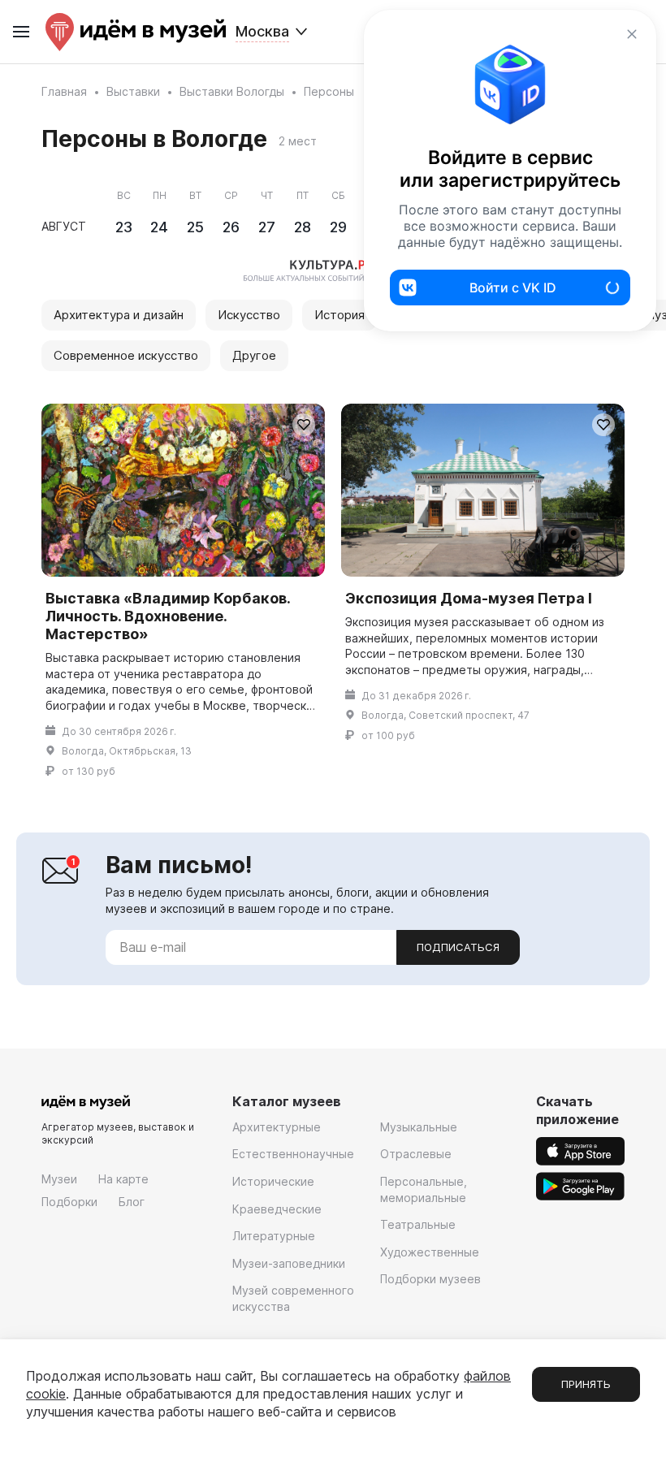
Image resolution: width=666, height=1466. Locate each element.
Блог (132, 1202)
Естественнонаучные (293, 1154)
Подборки (69, 1202)
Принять (586, 1383)
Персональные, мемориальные (423, 1189)
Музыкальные (418, 1127)
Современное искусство (126, 355)
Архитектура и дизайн (119, 314)
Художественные (429, 1252)
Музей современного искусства (293, 1298)
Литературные (273, 1236)
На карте (123, 1179)
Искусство (249, 314)
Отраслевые (416, 1154)
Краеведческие (277, 1209)
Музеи (59, 1179)
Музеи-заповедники (288, 1263)
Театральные (418, 1224)
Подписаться (458, 947)
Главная (64, 91)
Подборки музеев (430, 1279)
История (339, 314)
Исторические (273, 1181)
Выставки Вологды (231, 91)
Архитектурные (276, 1127)
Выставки (133, 91)
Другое (254, 355)
